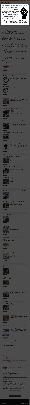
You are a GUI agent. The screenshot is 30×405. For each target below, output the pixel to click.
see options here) (10, 20)
